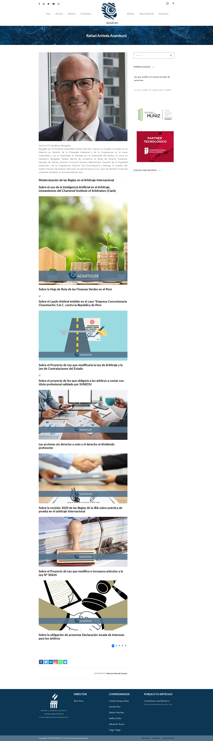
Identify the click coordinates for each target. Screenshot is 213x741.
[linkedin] (43, 4)
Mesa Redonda (147, 14)
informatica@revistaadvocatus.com (158, 704)
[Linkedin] (51, 662)
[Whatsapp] (60, 662)
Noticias (59, 14)
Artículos (71, 14)
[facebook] (39, 4)
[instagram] (58, 4)
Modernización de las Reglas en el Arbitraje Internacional (76, 180)
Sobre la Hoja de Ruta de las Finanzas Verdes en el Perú (75, 289)
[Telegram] (65, 662)
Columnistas (85, 14)
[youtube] (54, 4)
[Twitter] (46, 662)
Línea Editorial (168, 738)
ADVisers (131, 14)
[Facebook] (41, 662)
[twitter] (48, 4)
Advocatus (146, 738)
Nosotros (156, 738)
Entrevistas (164, 14)
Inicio (48, 14)
